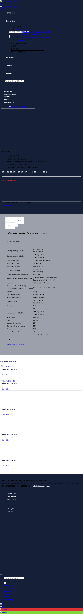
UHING (13, 46)
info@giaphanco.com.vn (42, 486)
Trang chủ (10, 13)
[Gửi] (9, 36)
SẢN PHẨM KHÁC (18, 52)
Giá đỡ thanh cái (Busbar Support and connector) (35, 39)
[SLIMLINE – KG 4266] (10, 381)
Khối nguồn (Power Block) (31, 35)
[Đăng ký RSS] (54, 552)
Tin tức (9, 66)
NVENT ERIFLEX (17, 26)
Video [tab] (10, 226)
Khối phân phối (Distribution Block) (35, 32)
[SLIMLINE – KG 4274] (10, 367)
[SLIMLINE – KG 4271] (11, 406)
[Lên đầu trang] (1, 574)
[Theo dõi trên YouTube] (80, 552)
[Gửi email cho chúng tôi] (28, 552)
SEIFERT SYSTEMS (19, 43)
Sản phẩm (10, 21)
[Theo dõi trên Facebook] (2, 552)
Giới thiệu (10, 57)
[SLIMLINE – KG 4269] (11, 432)
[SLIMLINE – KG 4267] (11, 457)
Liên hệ (9, 74)
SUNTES (14, 49)
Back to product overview (15, 344)
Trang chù (11, 494)
